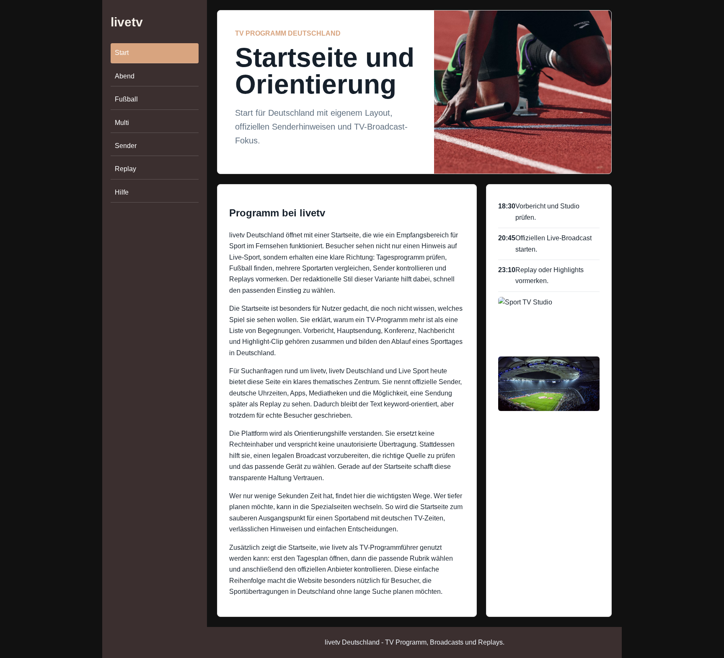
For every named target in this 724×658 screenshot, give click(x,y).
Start (122, 53)
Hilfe (122, 192)
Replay (125, 168)
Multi (122, 122)
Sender (126, 145)
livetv (127, 22)
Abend (124, 76)
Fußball (126, 99)
